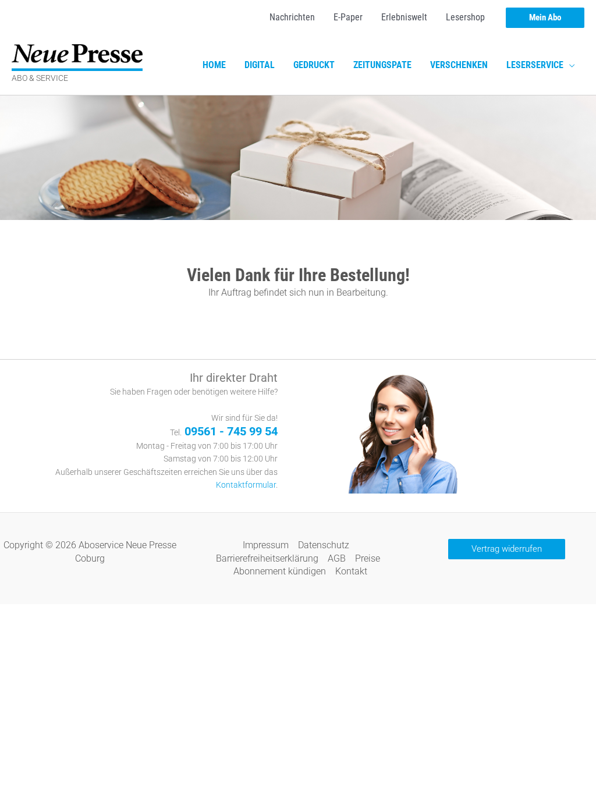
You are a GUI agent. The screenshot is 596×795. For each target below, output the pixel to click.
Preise (367, 558)
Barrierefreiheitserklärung (267, 558)
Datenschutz (323, 545)
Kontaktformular (246, 485)
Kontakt (351, 571)
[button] (545, 18)
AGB (337, 558)
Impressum (266, 545)
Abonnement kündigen (279, 571)
